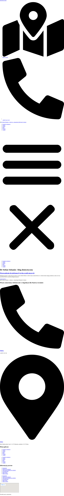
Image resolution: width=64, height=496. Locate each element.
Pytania (3, 128)
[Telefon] (32, 348)
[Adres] (32, 439)
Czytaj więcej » (3, 278)
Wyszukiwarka (5, 471)
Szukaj (3, 126)
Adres (1, 441)
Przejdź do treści (3, 0)
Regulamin (4, 468)
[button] (32, 196)
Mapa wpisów (5, 473)
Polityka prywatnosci (6, 469)
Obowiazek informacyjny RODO (9, 470)
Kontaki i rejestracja (6, 124)
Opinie (3, 125)
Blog (3, 127)
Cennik (3, 129)
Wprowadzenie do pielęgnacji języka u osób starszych (17, 273)
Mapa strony (4, 472)
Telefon (2, 350)
